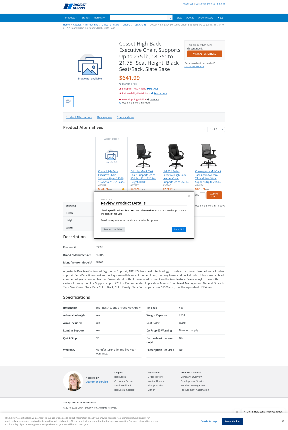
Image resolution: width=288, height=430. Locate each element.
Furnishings (91, 24)
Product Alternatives (79, 117)
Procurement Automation (195, 389)
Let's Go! (179, 229)
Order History (155, 376)
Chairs (126, 24)
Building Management (193, 385)
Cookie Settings (209, 421)
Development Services (193, 381)
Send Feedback (122, 385)
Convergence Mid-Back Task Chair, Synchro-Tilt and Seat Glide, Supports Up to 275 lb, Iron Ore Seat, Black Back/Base (208, 177)
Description (104, 117)
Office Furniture (110, 24)
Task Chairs (140, 24)
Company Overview (191, 376)
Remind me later (113, 229)
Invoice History (156, 381)
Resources (187, 3)
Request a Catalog (124, 389)
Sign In (221, 3)
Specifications (125, 117)
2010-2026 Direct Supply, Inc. (82, 407)
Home (66, 24)
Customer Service (205, 3)
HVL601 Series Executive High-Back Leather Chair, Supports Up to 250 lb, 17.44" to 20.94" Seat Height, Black (176, 177)
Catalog (77, 24)
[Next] (222, 129)
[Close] (282, 421)
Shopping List (155, 385)
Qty (197, 195)
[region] (144, 421)
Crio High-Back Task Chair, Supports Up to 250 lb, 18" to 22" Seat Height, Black (143, 177)
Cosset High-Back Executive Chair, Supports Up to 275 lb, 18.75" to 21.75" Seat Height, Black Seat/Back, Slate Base (111, 177)
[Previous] (205, 129)
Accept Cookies (232, 421)
